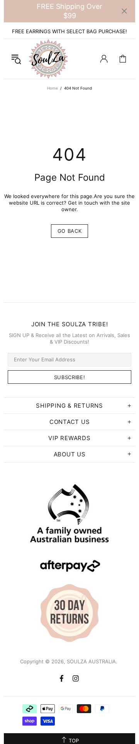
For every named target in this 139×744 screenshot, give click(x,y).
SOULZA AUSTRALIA (49, 59)
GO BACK (70, 231)
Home (52, 88)
